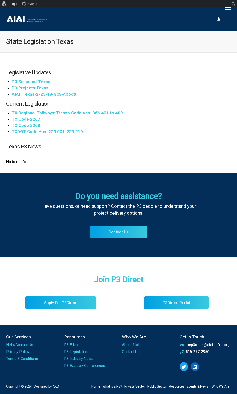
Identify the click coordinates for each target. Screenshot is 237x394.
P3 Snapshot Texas (31, 81)
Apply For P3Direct (61, 302)
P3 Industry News (78, 358)
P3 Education (74, 345)
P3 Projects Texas (30, 88)
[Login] (218, 19)
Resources (176, 386)
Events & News (197, 386)
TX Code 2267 (26, 119)
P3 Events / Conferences (84, 365)
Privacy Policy (17, 352)
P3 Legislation (76, 352)
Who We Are (221, 386)
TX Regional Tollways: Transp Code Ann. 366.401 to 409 (67, 113)
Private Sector (134, 386)
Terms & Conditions (22, 358)
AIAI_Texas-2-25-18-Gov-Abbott (44, 94)
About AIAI (130, 345)
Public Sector (157, 386)
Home (95, 386)
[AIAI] (27, 18)
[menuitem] (4, 3)
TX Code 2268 (26, 125)
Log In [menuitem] (14, 4)
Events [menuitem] (32, 4)
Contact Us (118, 232)
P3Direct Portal (176, 302)
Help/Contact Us (19, 345)
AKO (56, 386)
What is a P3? (112, 386)
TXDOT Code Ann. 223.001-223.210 (47, 131)
